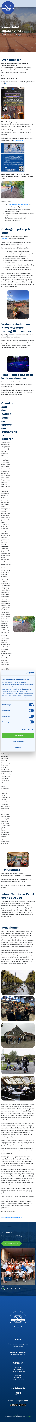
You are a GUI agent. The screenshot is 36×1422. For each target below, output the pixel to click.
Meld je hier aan (10, 84)
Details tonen (26, 729)
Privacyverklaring (26, 1415)
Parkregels (14, 1415)
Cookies (20, 1415)
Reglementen (9, 1415)
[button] (3, 1288)
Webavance (28, 1416)
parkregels (5, 238)
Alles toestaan (18, 735)
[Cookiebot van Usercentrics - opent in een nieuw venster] (26, 673)
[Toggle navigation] (32, 4)
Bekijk (8, 1279)
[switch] (31, 710)
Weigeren (18, 747)
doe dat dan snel (18, 140)
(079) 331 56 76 (18, 1346)
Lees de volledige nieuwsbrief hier (12, 1217)
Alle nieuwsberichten (11, 1243)
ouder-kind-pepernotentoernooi (18, 205)
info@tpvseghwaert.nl (18, 1354)
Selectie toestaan (18, 741)
